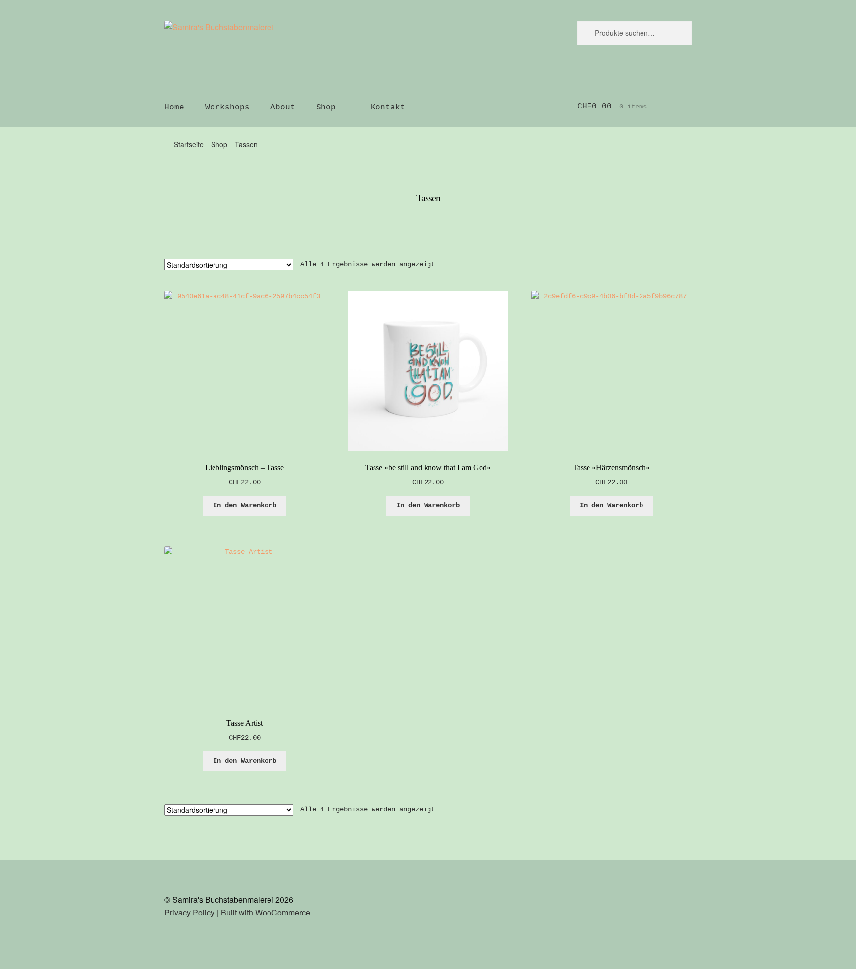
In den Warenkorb (244, 505)
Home (174, 107)
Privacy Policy (189, 912)
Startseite (189, 144)
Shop (326, 107)
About (282, 107)
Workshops (227, 107)
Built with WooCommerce (265, 912)
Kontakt (388, 107)
